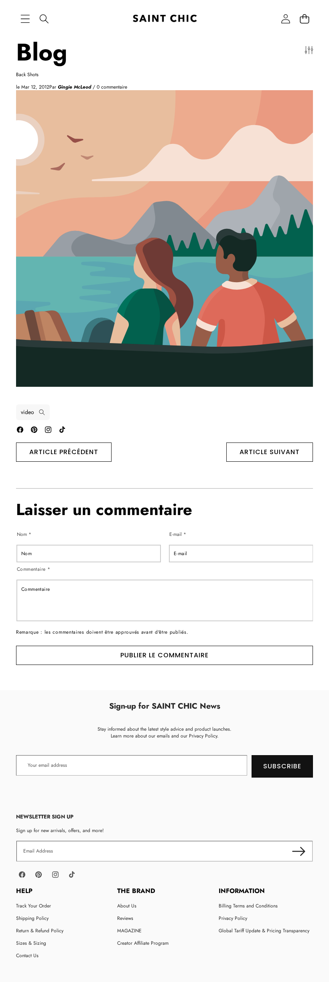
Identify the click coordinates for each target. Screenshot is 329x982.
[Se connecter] (285, 19)
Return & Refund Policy (39, 930)
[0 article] (304, 19)
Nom (24, 534)
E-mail (177, 534)
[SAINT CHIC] (164, 19)
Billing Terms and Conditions (248, 905)
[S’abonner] (298, 851)
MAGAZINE (129, 930)
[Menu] (25, 19)
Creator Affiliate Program (143, 943)
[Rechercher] (44, 19)
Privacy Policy (233, 918)
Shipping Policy (32, 918)
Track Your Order (33, 905)
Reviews (125, 918)
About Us (126, 905)
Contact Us (27, 955)
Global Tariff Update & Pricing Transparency (264, 930)
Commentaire (33, 569)
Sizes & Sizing (31, 943)
